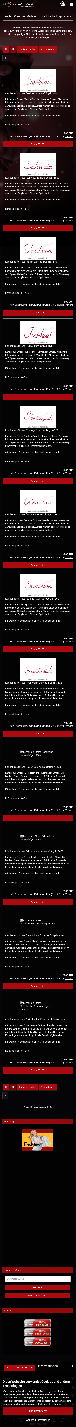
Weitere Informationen (38, 1420)
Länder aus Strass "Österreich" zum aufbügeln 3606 (33, 767)
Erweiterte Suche (37, 1295)
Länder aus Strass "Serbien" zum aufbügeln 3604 (31, 93)
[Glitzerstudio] (17, 4)
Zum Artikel (38, 144)
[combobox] (27, 49)
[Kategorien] (71, 4)
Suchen (37, 1287)
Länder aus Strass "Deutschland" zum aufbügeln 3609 (34, 935)
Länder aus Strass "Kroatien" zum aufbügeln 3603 (32, 514)
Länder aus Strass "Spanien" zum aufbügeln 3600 (32, 598)
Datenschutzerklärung (49, 1404)
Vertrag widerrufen (19, 1367)
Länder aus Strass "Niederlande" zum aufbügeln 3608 (34, 851)
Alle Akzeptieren (38, 1411)
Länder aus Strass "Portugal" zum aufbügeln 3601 (32, 430)
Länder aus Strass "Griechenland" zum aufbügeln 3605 (35, 1019)
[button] (6, 49)
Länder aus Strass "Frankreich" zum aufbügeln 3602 (33, 682)
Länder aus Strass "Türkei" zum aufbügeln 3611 (31, 346)
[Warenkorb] (62, 4)
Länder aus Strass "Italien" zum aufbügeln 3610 (31, 261)
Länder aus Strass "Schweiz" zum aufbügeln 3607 (32, 177)
